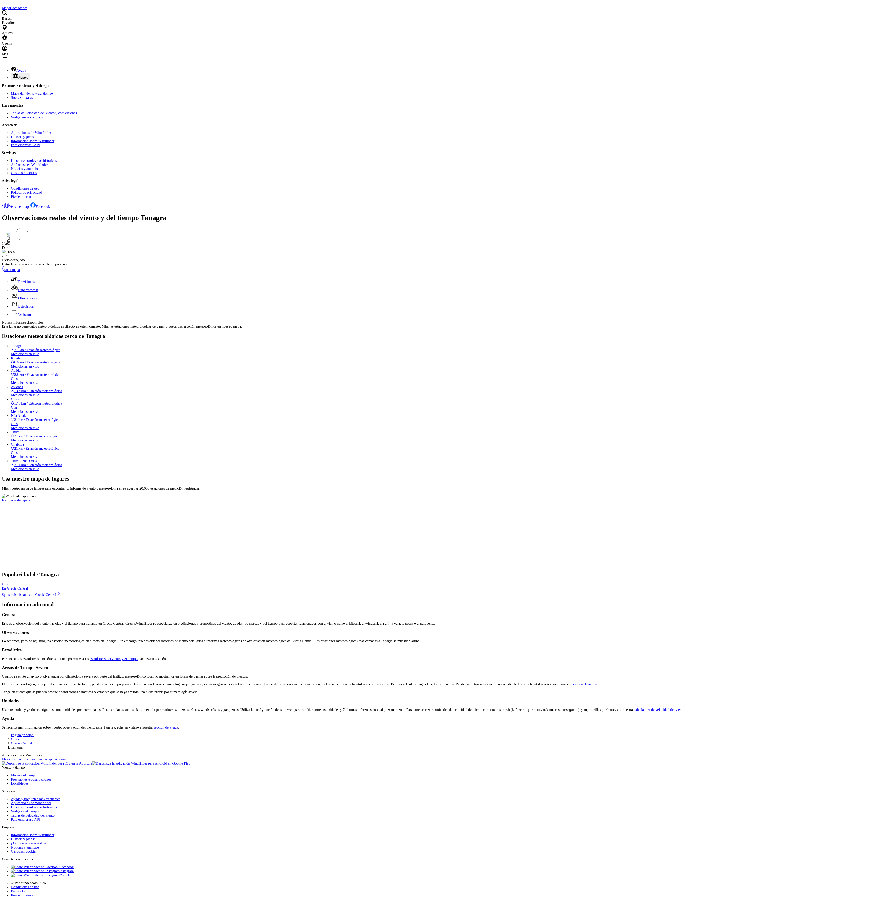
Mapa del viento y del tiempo (32, 93)
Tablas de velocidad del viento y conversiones (44, 113)
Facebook (43, 207)
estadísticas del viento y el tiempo (114, 659)
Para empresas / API (25, 145)
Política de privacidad (26, 192)
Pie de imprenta (22, 196)
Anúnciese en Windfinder (29, 165)
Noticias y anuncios (25, 169)
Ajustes (23, 77)
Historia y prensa (23, 137)
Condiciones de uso (25, 188)
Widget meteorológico (27, 117)
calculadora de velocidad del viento (659, 710)
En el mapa (12, 270)
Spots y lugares (22, 97)
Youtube (66, 875)
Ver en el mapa (19, 207)
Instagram (67, 871)
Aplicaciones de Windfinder (31, 133)
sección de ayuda (584, 684)
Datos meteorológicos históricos (34, 160)
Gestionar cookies (24, 173)
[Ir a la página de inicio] (2, 4)
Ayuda (21, 70)
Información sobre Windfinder (32, 141)
